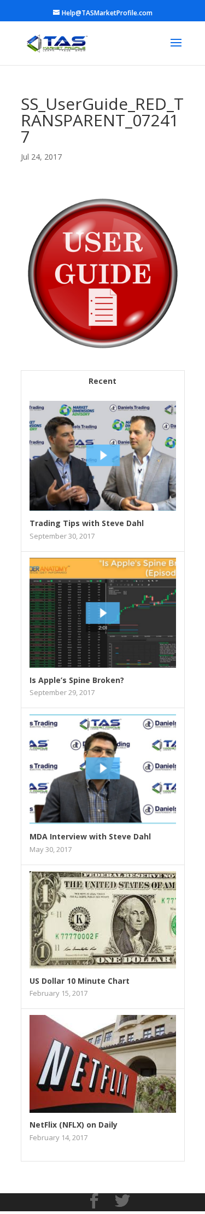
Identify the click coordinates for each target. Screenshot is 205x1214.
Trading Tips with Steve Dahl (87, 523)
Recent (102, 381)
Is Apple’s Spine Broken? (77, 680)
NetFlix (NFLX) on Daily (74, 1124)
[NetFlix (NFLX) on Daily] (103, 1110)
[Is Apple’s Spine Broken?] (103, 664)
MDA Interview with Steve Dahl (90, 836)
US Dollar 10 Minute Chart (80, 981)
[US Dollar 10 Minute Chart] (103, 965)
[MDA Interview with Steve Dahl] (103, 821)
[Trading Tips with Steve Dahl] (103, 508)
